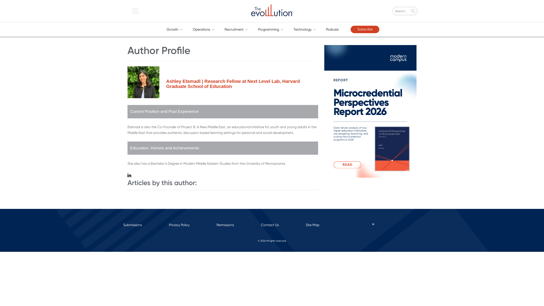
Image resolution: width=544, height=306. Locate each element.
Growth (172, 29)
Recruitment (234, 29)
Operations (201, 29)
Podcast (332, 29)
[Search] (413, 11)
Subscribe (365, 29)
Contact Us (270, 225)
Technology (302, 29)
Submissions (132, 225)
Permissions (225, 225)
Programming (268, 29)
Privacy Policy (179, 225)
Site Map (312, 225)
